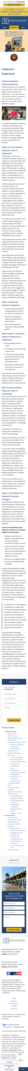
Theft (9, 785)
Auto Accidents (12, 817)
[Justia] (16, 973)
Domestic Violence (17, 798)
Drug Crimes (12, 734)
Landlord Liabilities (14, 828)
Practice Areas (8, 727)
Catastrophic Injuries (14, 820)
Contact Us (14, 27)
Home (4, 27)
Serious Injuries (10, 815)
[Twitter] (12, 973)
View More (5, 993)
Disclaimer (14, 1001)
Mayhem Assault (16, 809)
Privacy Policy (14, 1003)
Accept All (9, 1062)
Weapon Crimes (16, 813)
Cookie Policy (7, 1027)
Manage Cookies (19, 1027)
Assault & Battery (16, 796)
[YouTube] (19, 973)
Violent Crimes (12, 794)
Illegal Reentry (15, 749)
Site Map (14, 1006)
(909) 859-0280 (13, 967)
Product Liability (13, 850)
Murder (13, 811)
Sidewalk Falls (15, 835)
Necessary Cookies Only (9, 1066)
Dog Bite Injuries (13, 822)
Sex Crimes (11, 755)
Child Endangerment (17, 800)
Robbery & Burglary (14, 753)
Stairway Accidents (17, 839)
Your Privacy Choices (12, 1025)
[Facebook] (8, 973)
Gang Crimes (12, 740)
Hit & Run (14, 802)
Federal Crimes (12, 736)
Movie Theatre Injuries (18, 830)
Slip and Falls (15, 837)
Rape (12, 768)
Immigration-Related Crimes (17, 742)
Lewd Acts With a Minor (18, 761)
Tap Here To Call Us (14, 5)
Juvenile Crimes (13, 751)
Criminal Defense (10, 731)
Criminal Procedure (14, 783)
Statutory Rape (16, 781)
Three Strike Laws (13, 787)
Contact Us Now (14, 720)
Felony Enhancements (15, 738)
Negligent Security (17, 832)
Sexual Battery (15, 774)
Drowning (11, 826)
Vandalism (11, 789)
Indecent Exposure (17, 759)
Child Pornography (17, 757)
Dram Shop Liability (14, 824)
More (23, 27)
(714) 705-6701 (13, 954)
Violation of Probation (15, 792)
